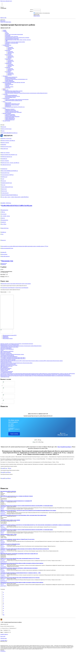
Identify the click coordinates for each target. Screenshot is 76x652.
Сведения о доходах (9, 86)
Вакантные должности (9, 109)
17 (3, 604)
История (7, 33)
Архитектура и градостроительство (7, 373)
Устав (6, 32)
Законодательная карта (9, 119)
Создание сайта (3, 640)
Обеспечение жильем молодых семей (8, 363)
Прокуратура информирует (6, 347)
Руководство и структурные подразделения (14, 34)
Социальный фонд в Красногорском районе (9, 346)
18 (3, 606)
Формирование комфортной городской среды (34, 374)
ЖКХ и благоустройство (5, 352)
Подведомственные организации (12, 38)
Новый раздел (6, 337)
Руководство (7, 87)
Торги (4, 101)
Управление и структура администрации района (15, 41)
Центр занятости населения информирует (8, 356)
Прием (4, 88)
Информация (5, 336)
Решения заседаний (9, 84)
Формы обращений (9, 80)
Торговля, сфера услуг (29, 375)
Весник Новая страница (8, 338)
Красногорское (8, 54)
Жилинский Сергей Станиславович (23, 283)
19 (3, 608)
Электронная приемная (10, 114)
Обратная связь (3, 638)
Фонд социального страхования (6, 351)
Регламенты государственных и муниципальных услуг (16, 79)
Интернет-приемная (7, 113)
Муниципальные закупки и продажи (7, 359)
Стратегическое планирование (6, 371)
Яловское (7, 46)
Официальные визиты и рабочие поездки (13, 100)
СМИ (6, 40)
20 (3, 610)
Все (3, 614)
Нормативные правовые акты (11, 77)
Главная (4, 30)
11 (3, 592)
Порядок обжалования (9, 81)
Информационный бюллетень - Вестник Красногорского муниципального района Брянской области (20, 345)
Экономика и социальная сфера (11, 42)
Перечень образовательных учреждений (13, 112)
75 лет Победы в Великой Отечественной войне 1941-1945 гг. (13, 358)
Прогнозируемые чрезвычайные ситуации (13, 90)
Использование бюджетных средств (12, 96)
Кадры (4, 107)
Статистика (5, 94)
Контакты (7, 43)
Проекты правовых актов (10, 78)
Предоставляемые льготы (10, 97)
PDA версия (2, 20)
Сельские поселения (7, 45)
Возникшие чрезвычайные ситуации (12, 91)
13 (3, 596)
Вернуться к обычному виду (6, 0)
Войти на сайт (3, 17)
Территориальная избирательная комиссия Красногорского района (28, 373)
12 (3, 594)
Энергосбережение (47, 374)
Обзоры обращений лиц (10, 118)
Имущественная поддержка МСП (9, 335)
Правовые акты (11, 48)
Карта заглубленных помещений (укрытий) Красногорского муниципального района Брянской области (26, 93)
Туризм (1, 350)
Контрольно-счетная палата (6, 353)
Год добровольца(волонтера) (6, 372)
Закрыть (2, 7)
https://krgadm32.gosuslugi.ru (64, 446)
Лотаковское (7, 67)
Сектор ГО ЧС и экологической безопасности (60, 374)
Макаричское (8, 58)
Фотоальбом (7, 35)
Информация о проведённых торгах (12, 103)
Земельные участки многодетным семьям (8, 365)
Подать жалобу (14, 433)
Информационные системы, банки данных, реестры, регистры (18, 39)
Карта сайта (2, 636)
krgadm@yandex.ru (4, 634)
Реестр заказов (8, 102)
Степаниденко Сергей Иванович (21, 287)
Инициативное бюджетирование (44, 375)
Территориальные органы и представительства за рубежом (17, 37)
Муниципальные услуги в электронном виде (9, 344)
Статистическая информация (11, 95)
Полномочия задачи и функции (11, 36)
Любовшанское (8, 63)
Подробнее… (3, 650)
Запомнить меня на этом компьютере (42, 13)
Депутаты (7, 85)
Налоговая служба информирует (7, 349)
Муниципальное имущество (6, 375)
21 (3, 612)
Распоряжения (8, 83)
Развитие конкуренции (5, 369)
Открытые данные (4, 370)
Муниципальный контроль (5, 368)
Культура (36, 375)
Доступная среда (15, 375)
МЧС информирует (4, 367)
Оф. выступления (6, 120)
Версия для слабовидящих (5, 21)
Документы (5, 75)
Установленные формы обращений (12, 116)
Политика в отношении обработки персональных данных (12, 354)
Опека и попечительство (15, 374)
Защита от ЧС (5, 89)
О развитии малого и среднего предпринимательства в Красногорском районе (16, 362)
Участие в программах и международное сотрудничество (16, 99)
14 (3, 598)
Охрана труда (22, 375)
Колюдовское (8, 71)
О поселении (10, 47)
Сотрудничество (6, 98)
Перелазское (7, 50)
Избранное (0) (8, 105)
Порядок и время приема (10, 115)
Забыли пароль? (36, 15)
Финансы (22, 374)
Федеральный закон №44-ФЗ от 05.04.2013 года (15, 106)
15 (3, 600)
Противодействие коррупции (6, 366)
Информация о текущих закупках (12, 104)
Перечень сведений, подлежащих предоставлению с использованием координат (16, 343)
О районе (5, 31)
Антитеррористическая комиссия (7, 355)
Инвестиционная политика (6, 361)
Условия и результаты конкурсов (11, 111)
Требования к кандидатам (10, 110)
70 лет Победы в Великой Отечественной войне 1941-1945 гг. (13, 357)
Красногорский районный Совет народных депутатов (14, 82)
